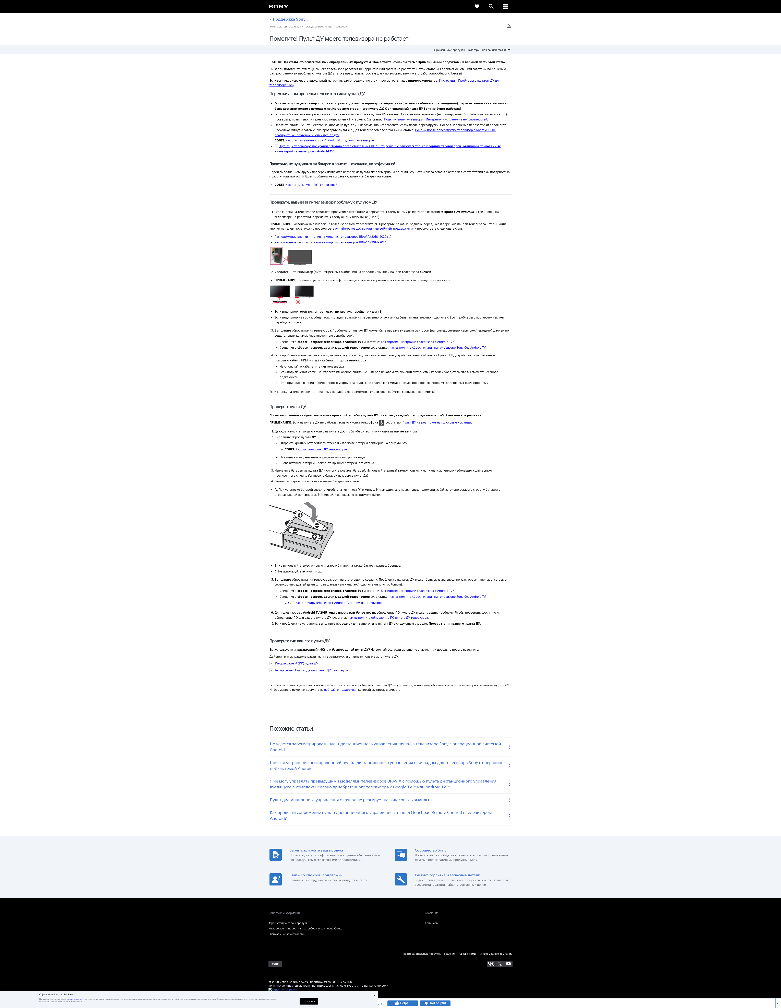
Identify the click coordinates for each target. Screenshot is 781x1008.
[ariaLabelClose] (505, 6)
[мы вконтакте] (491, 964)
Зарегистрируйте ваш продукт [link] (287, 923)
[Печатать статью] (509, 27)
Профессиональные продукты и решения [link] (429, 953)
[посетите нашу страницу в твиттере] (499, 964)
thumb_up (397, 1003)
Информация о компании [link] (496, 953)
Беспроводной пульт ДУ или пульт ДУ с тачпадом (311, 670)
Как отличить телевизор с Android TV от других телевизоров (330, 140)
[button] (536, 990)
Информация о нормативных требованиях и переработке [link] (305, 928)
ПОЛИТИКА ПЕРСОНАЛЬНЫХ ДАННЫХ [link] (331, 982)
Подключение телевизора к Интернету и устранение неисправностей (435, 119)
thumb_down (427, 1003)
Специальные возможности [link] (286, 934)
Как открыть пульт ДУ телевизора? (311, 184)
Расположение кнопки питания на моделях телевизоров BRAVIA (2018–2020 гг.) (333, 236)
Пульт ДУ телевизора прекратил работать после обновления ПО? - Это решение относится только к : (388, 148)
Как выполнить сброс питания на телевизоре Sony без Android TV (437, 347)
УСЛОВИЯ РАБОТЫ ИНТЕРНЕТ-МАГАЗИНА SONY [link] (362, 985)
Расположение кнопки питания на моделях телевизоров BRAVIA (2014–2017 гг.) (332, 242)
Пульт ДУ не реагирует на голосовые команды (436, 422)
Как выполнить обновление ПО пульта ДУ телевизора (388, 617)
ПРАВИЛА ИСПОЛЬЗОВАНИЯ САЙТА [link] (288, 982)
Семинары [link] (431, 923)
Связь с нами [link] (467, 953)
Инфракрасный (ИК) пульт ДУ (296, 663)
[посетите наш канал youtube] (508, 964)
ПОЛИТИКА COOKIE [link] (322, 985)
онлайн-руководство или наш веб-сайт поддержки (372, 228)
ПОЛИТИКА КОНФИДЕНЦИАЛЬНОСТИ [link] (289, 985)
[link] (278, 6)
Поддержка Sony (289, 19)
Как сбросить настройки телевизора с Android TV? (417, 342)
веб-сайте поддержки (340, 689)
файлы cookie (75, 999)
